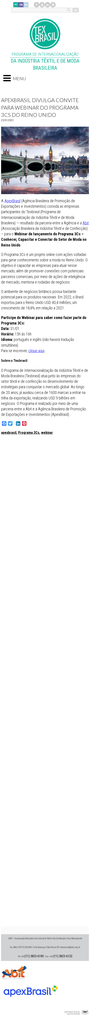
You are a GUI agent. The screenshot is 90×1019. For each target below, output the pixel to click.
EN (21, 4)
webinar (47, 433)
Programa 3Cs (28, 433)
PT (16, 4)
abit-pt (14, 972)
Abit (86, 223)
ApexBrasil (12, 200)
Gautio (76, 1007)
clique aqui (36, 350)
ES (26, 4)
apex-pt (30, 989)
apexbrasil (8, 433)
